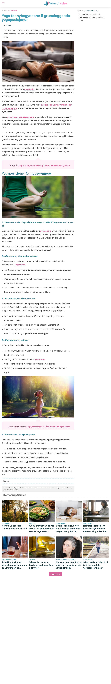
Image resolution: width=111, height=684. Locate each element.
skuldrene (40, 359)
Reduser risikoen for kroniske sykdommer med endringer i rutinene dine (96, 528)
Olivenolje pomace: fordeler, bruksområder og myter (41, 565)
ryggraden (20, 265)
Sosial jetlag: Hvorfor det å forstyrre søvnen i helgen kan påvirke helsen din (68, 528)
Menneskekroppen (9, 560)
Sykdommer (87, 523)
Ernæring (5, 523)
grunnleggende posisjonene (20, 117)
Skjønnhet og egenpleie (65, 560)
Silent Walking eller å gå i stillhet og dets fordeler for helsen (95, 565)
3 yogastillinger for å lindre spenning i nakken (48, 427)
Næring (32, 560)
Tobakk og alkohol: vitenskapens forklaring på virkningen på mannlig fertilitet (14, 565)
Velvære (4, 10)
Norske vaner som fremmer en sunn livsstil (14, 527)
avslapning (45, 231)
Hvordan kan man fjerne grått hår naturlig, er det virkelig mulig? (69, 565)
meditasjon (29, 89)
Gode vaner (13, 10)
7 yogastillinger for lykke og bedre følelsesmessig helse (43, 165)
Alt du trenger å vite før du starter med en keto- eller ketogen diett (41, 528)
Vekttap (32, 523)
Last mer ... (55, 574)
